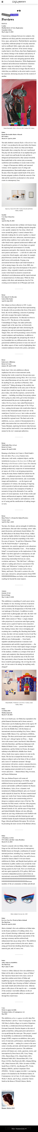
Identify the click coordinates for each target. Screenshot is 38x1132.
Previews (8, 19)
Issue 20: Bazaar (6, 15)
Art (11, 15)
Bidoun (4, 23)
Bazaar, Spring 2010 (8, 1108)
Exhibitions (15, 15)
